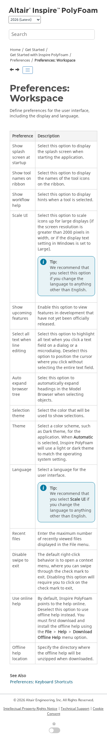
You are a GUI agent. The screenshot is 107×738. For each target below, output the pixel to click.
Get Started (35, 49)
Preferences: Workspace (55, 60)
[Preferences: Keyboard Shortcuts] (18, 70)
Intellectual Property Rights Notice (30, 708)
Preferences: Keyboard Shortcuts (41, 682)
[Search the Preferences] (12, 70)
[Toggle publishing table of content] (28, 70)
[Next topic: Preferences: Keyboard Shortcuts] (18, 70)
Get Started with (39, 55)
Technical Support (75, 708)
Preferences (20, 60)
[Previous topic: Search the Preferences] (12, 70)
